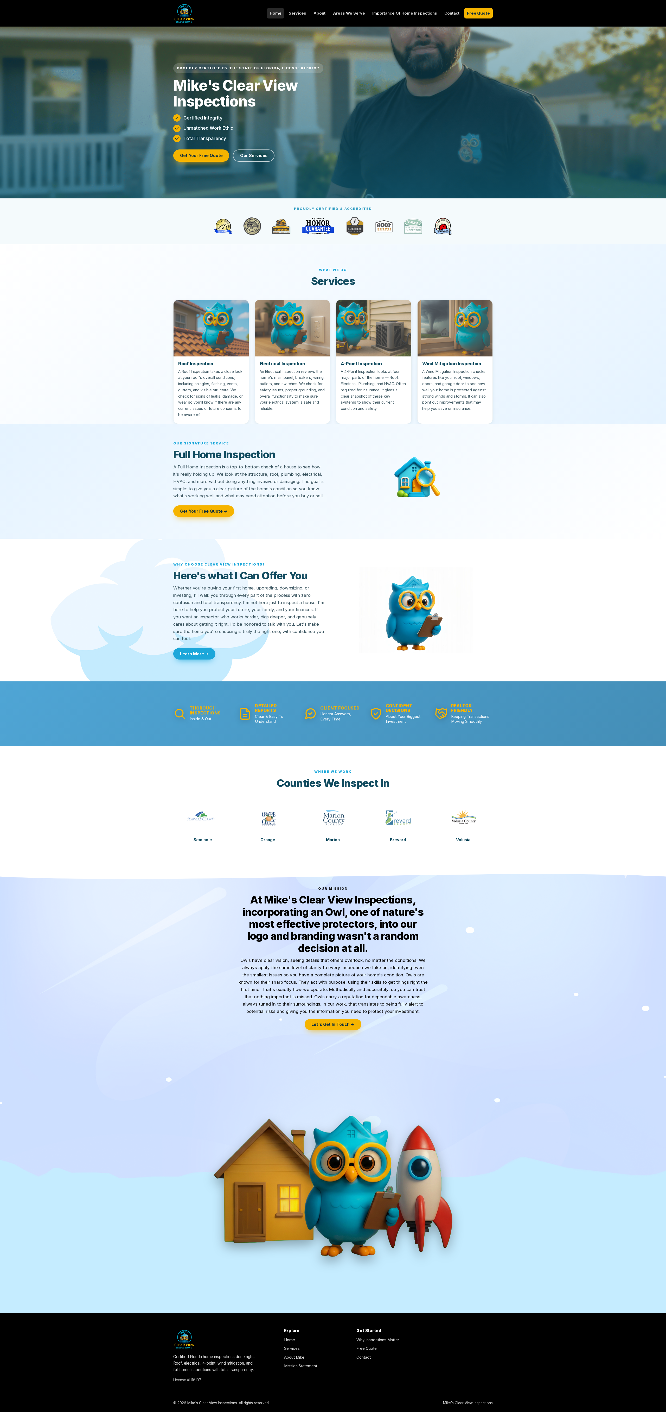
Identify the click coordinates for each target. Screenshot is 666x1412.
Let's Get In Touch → (333, 1024)
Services (297, 13)
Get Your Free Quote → (204, 511)
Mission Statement (300, 1366)
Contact (451, 13)
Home (275, 13)
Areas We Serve (349, 13)
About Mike (294, 1357)
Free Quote (478, 13)
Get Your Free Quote (201, 155)
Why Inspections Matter (377, 1340)
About (319, 13)
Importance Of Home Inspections (404, 13)
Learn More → (194, 653)
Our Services (253, 155)
